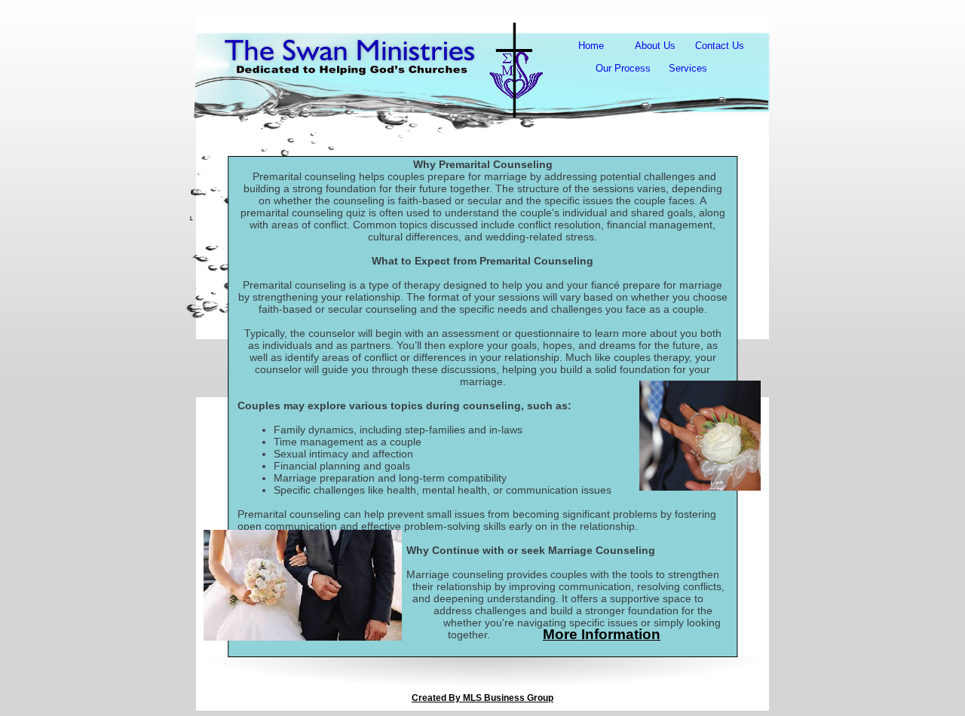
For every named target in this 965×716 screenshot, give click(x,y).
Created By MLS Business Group (482, 698)
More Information (601, 634)
